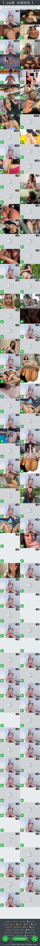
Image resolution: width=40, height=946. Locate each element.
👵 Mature (19, 924)
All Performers (29, 944)
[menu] (5, 938)
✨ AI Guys (8, 938)
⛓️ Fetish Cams (10, 935)
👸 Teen (26, 924)
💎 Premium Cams (30, 932)
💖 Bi (22, 930)
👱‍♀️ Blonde (34, 924)
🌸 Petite (32, 927)
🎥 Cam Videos (30, 938)
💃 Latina (22, 921)
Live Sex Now (20, 939)
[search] (34, 938)
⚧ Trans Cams (18, 932)
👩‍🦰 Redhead (17, 927)
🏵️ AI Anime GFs (29, 935)
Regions (14, 944)
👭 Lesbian (16, 930)
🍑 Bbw (25, 927)
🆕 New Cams (30, 930)
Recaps (22, 944)
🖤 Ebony (15, 921)
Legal (35, 944)
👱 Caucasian (31, 921)
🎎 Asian (7, 921)
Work (18, 944)
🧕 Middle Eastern (8, 924)
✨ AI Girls (20, 935)
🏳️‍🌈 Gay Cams (8, 932)
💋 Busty (8, 930)
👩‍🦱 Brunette (8, 927)
